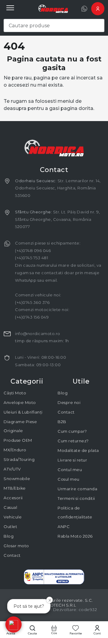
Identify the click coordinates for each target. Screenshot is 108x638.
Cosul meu (69, 479)
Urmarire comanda (77, 488)
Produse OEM (18, 440)
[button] (13, 624)
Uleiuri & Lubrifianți (23, 412)
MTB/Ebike (15, 488)
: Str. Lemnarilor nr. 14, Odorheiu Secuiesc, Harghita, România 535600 (58, 188)
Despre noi (69, 402)
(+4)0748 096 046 (33, 250)
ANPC (64, 526)
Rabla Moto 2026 (75, 536)
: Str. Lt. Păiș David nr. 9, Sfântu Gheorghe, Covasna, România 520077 (57, 219)
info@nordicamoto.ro (37, 333)
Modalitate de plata (78, 450)
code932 (88, 609)
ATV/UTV (12, 469)
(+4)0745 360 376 (32, 302)
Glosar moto (16, 545)
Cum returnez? (73, 440)
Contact (12, 555)
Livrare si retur (72, 460)
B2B (62, 421)
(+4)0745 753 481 (31, 257)
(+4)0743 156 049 (32, 317)
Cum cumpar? (72, 431)
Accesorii (13, 497)
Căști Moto (15, 392)
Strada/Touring (19, 459)
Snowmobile (17, 478)
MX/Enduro (15, 449)
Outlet (10, 526)
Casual (10, 507)
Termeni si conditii (76, 498)
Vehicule (13, 517)
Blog (9, 536)
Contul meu (70, 469)
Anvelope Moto (20, 402)
